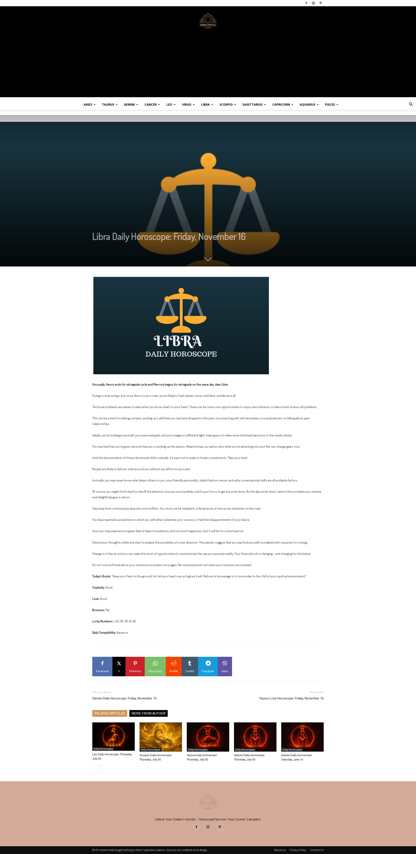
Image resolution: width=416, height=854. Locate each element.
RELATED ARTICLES (109, 713)
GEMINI (129, 104)
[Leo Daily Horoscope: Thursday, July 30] (113, 736)
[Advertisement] (208, 67)
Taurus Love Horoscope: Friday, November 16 (291, 698)
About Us (280, 850)
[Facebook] (306, 3)
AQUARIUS (307, 104)
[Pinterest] (320, 3)
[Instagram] (313, 3)
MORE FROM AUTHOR (149, 713)
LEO (169, 104)
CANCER (151, 104)
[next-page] (102, 768)
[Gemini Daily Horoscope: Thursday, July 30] (255, 737)
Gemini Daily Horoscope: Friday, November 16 (124, 698)
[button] (411, 105)
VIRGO (186, 104)
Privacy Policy (298, 850)
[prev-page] (95, 768)
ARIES (88, 104)
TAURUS (108, 104)
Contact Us (317, 850)
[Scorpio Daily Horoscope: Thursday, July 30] (161, 737)
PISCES (330, 104)
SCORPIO (226, 104)
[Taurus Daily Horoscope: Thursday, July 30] (208, 737)
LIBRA (205, 104)
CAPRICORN (281, 104)
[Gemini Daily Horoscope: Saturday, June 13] (302, 737)
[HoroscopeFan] (208, 20)
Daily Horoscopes (103, 748)
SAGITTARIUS (252, 104)
